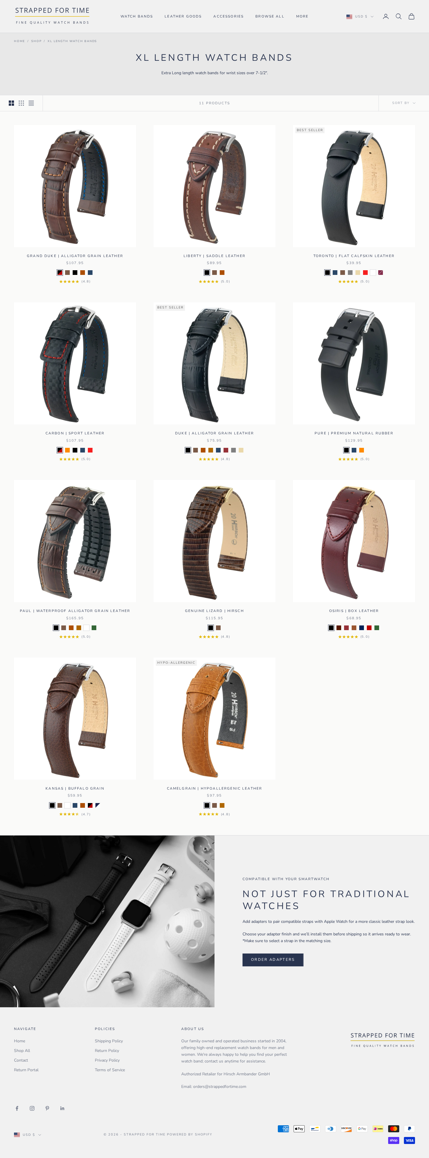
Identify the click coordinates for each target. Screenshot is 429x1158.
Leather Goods (183, 16)
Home (19, 41)
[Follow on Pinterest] (47, 1108)
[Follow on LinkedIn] (62, 1108)
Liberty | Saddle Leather (214, 256)
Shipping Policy (109, 1041)
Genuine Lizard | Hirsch (214, 611)
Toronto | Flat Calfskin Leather (354, 256)
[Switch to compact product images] (31, 103)
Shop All (22, 1050)
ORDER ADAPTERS (273, 959)
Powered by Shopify (189, 1134)
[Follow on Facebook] (17, 1108)
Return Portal (26, 1070)
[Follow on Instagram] (32, 1108)
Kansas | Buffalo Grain (75, 788)
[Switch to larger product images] (11, 103)
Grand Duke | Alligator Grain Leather (75, 256)
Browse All (270, 16)
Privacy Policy (107, 1060)
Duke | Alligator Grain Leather (214, 433)
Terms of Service (110, 1070)
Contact (21, 1060)
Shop (36, 41)
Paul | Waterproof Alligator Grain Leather (75, 611)
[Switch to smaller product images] (21, 103)
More (302, 16)
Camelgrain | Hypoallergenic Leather (214, 788)
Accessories (228, 16)
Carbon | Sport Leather (75, 433)
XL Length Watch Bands (72, 41)
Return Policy (107, 1050)
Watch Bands (137, 16)
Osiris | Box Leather (354, 611)
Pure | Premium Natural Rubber (354, 433)
